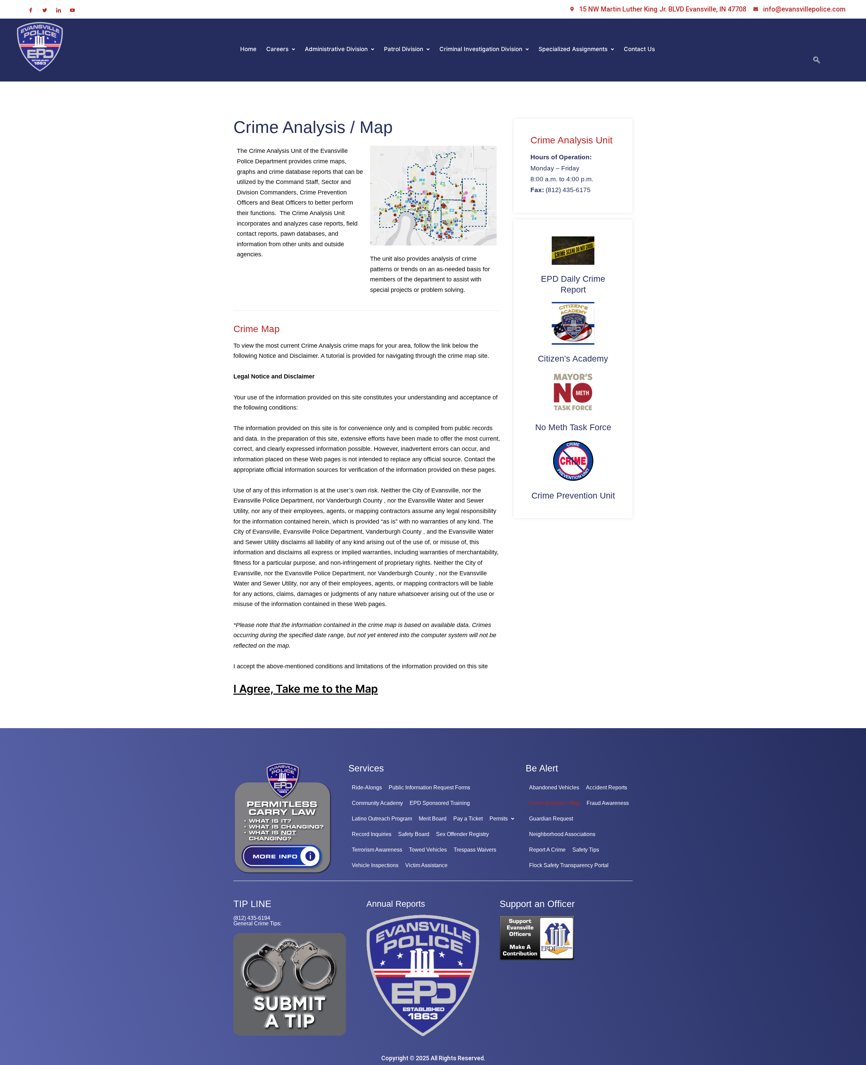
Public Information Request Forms (429, 787)
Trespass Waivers (475, 850)
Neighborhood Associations (562, 834)
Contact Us (639, 49)
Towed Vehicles (428, 850)
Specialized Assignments (573, 49)
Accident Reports (606, 787)
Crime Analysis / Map (554, 803)
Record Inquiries (371, 834)
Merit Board (433, 818)
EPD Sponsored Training (440, 803)
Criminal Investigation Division (480, 49)
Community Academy (377, 803)
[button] (280, 49)
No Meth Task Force (573, 427)
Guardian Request (551, 818)
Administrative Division (336, 49)
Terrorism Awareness (377, 850)
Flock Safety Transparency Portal (569, 865)
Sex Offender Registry (462, 834)
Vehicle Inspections (375, 865)
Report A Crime (547, 850)
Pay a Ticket (468, 818)
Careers (277, 49)
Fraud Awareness (608, 803)
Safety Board (413, 834)
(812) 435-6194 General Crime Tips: (257, 920)
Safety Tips (585, 850)
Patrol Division (403, 49)
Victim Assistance (426, 865)
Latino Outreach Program (382, 818)
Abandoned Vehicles (554, 787)
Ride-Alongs (367, 787)
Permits (498, 818)
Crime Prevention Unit (573, 495)
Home (248, 49)
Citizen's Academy (573, 358)
